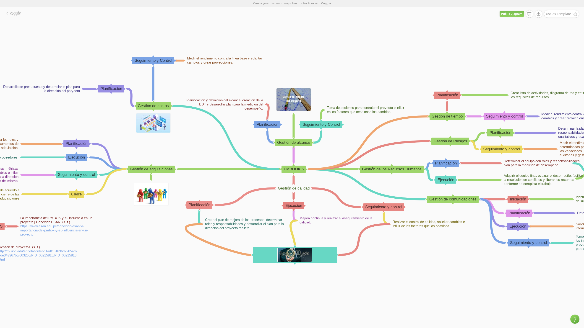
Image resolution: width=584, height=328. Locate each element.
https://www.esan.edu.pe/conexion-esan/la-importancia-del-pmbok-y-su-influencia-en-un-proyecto (54, 230)
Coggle (326, 3)
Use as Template (558, 14)
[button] (574, 319)
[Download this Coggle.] (538, 14)
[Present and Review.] (529, 14)
